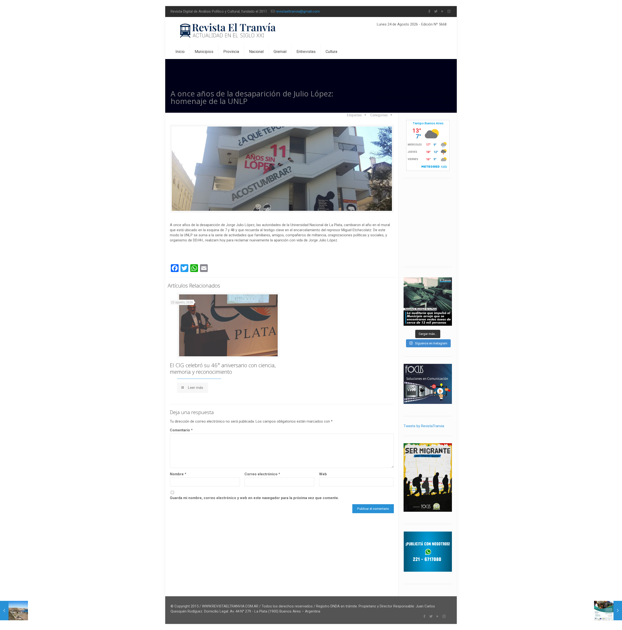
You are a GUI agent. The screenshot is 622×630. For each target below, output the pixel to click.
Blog (409, 92)
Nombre (178, 474)
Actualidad (432, 92)
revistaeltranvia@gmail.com (298, 11)
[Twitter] (435, 11)
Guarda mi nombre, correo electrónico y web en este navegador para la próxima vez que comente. (254, 498)
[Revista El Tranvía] (228, 30)
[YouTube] (442, 11)
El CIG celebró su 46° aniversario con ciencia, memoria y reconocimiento (223, 368)
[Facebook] (429, 11)
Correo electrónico (262, 474)
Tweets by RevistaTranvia (424, 426)
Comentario (181, 430)
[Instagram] (448, 11)
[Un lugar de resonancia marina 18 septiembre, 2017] (14, 610)
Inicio (390, 92)
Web (323, 474)
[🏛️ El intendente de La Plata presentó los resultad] (428, 301)
